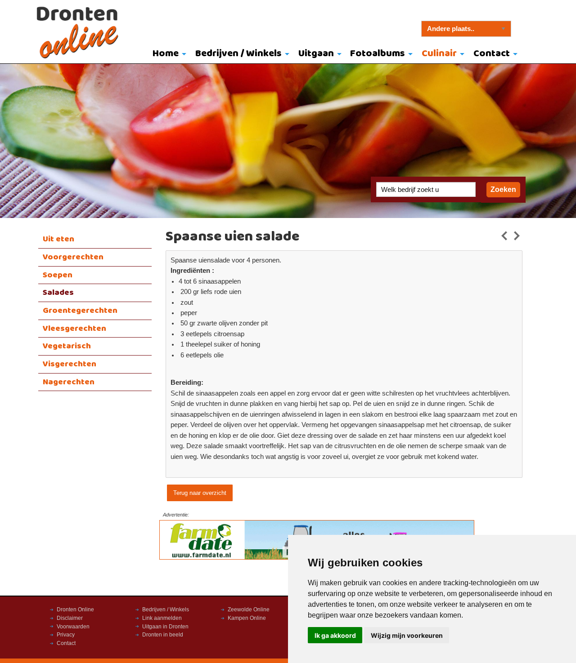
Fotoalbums (377, 54)
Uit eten (58, 239)
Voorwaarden (73, 626)
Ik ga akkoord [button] (335, 635)
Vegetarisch (67, 346)
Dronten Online (75, 609)
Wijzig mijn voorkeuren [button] (407, 635)
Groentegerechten (80, 310)
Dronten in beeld (162, 635)
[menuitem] (167, 54)
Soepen (57, 275)
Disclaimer (70, 618)
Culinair (439, 54)
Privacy (66, 635)
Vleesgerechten (74, 328)
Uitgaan (316, 54)
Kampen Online (247, 618)
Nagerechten (68, 382)
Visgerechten (69, 364)
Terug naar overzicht (199, 492)
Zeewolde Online (249, 609)
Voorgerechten (73, 257)
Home (166, 54)
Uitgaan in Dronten (165, 626)
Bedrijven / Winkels (238, 54)
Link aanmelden (162, 618)
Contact (491, 54)
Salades (58, 292)
